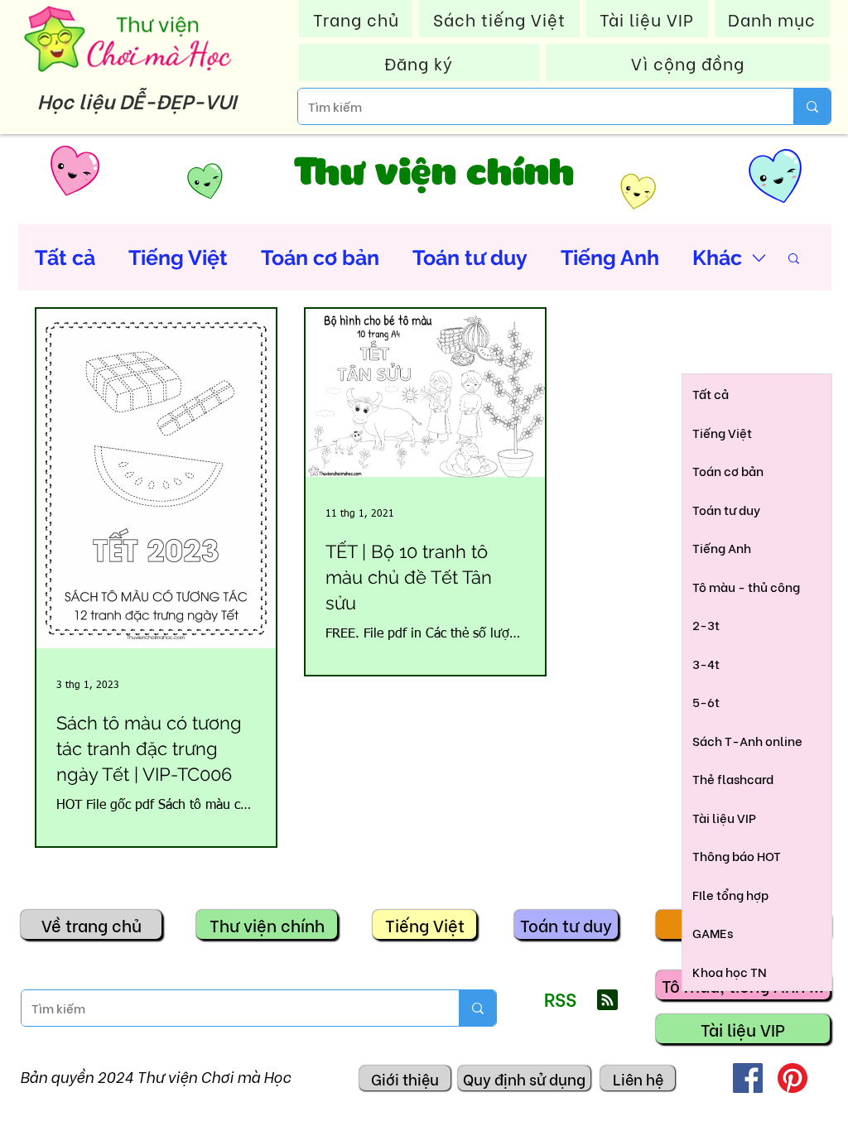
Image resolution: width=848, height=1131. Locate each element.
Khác (717, 257)
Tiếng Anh (610, 257)
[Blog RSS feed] (607, 1000)
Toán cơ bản (320, 257)
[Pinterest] (792, 1078)
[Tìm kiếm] (812, 106)
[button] (794, 259)
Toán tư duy (470, 257)
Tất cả (65, 257)
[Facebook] (748, 1078)
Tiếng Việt (178, 257)
